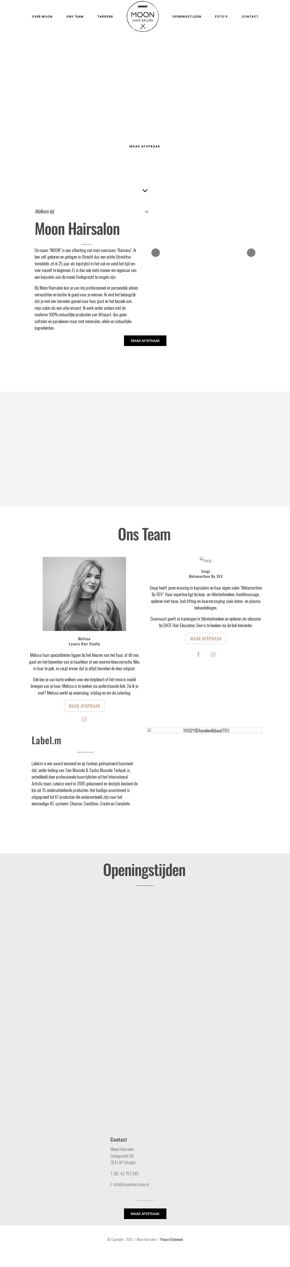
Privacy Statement (171, 1239)
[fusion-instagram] (84, 719)
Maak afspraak (84, 705)
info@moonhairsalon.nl (131, 1184)
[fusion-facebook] (198, 654)
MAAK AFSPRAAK (145, 341)
